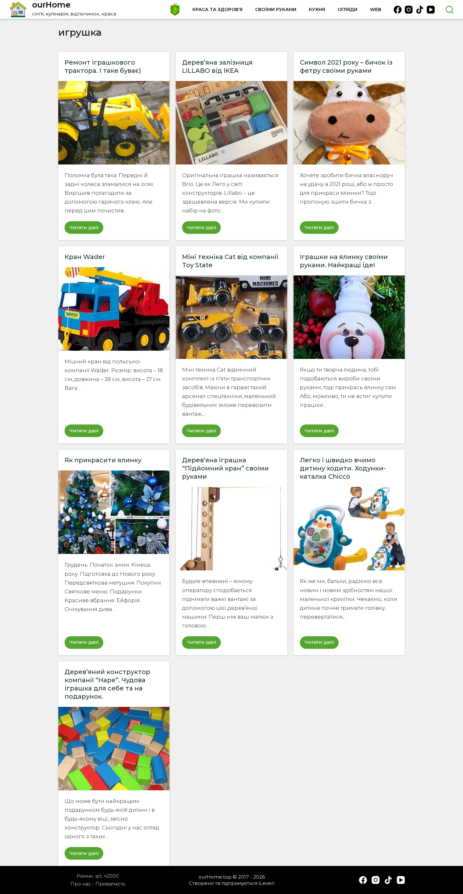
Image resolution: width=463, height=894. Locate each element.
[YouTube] (431, 10)
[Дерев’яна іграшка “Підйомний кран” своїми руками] (231, 528)
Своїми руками (275, 9)
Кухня (317, 9)
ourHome (51, 4)
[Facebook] (398, 10)
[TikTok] (420, 10)
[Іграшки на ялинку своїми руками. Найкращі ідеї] (349, 317)
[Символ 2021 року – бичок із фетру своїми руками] (349, 122)
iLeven (266, 883)
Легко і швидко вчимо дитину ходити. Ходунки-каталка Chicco (343, 468)
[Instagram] (409, 10)
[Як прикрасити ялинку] (113, 512)
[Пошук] (450, 10)
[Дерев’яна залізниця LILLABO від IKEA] (231, 122)
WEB (375, 9)
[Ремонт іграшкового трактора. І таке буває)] (113, 122)
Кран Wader (85, 257)
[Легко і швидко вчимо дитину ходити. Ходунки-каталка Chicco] (349, 528)
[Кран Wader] (113, 309)
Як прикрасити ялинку (103, 460)
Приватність (110, 884)
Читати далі (86, 229)
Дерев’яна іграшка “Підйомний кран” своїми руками (225, 468)
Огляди (347, 9)
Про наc (81, 884)
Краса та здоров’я (217, 9)
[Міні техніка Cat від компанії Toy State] (231, 317)
